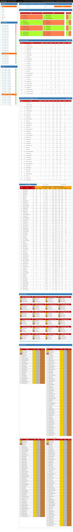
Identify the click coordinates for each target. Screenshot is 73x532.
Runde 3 (62, 6)
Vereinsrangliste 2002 (9, 25)
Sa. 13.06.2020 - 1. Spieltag (9, 69)
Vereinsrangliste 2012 (9, 40)
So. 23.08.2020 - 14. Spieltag (9, 89)
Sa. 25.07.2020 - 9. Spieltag (9, 81)
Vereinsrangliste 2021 (9, 55)
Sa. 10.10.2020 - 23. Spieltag (9, 103)
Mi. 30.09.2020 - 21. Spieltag (9, 100)
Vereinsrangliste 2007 (9, 32)
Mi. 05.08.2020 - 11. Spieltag (9, 84)
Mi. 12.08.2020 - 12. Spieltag (9, 86)
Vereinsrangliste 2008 (9, 34)
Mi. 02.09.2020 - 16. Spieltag (9, 92)
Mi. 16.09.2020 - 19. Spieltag (9, 97)
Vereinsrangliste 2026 (9, 63)
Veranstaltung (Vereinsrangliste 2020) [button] (48, 1)
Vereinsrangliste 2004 (9, 28)
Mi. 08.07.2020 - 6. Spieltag (9, 77)
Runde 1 (28, 6)
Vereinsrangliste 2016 (9, 47)
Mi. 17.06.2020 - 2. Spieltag (9, 70)
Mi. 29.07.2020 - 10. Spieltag (9, 83)
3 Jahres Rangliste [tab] (28, 184)
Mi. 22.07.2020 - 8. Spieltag (9, 80)
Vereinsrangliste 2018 (9, 50)
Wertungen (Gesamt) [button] (68, 1)
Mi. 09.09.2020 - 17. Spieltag (9, 94)
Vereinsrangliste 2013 (9, 42)
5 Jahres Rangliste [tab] (46, 184)
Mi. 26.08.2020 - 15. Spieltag (9, 91)
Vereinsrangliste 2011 (9, 39)
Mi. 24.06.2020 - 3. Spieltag (9, 72)
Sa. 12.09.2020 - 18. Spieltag (9, 96)
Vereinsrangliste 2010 (9, 37)
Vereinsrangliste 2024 (9, 59)
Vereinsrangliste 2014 (9, 44)
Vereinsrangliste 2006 (9, 31)
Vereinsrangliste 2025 (9, 61)
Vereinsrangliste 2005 (9, 29)
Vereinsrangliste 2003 (9, 26)
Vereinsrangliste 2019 (9, 51)
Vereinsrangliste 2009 (9, 36)
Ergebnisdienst (4, 1)
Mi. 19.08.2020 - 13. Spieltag (9, 88)
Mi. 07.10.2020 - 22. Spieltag (9, 102)
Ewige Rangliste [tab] (63, 184)
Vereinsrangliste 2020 (9, 53)
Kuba (9, 1)
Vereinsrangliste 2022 (9, 56)
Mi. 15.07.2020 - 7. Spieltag (9, 78)
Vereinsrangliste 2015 (9, 45)
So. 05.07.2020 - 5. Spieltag (9, 75)
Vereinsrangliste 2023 (9, 58)
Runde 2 (45, 6)
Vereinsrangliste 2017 (9, 48)
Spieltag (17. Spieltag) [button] (59, 1)
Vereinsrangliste (19, 1)
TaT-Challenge (13, 1)
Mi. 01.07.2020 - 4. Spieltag (9, 73)
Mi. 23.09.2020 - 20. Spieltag (9, 99)
